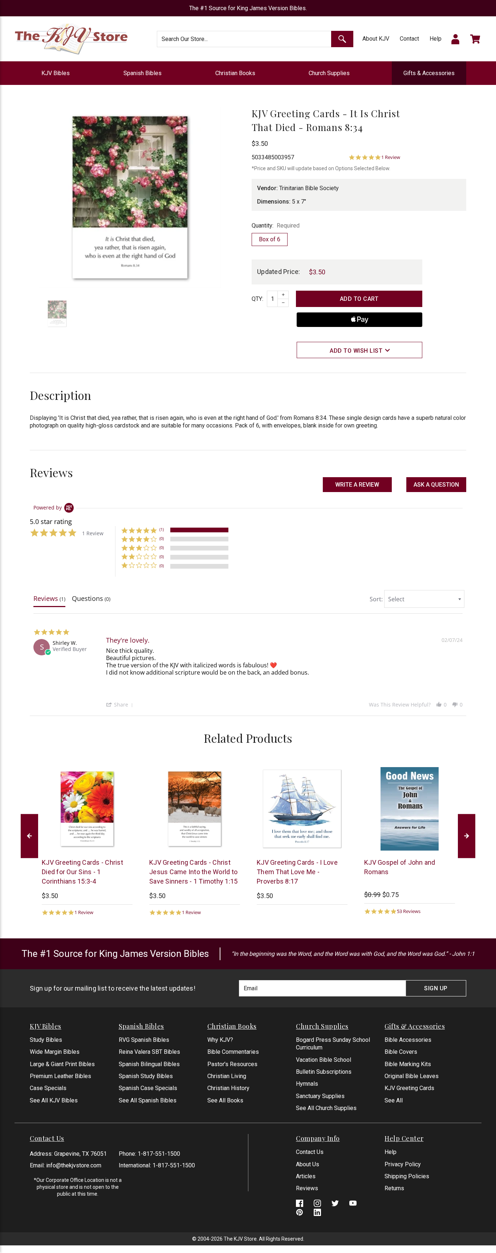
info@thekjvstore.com (73, 1165)
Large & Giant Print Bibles (62, 1064)
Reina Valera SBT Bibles (149, 1051)
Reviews (307, 1188)
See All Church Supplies (326, 1108)
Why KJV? (220, 1039)
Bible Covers (401, 1051)
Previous (29, 836)
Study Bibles (46, 1039)
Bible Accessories (408, 1039)
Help (436, 38)
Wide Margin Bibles (55, 1051)
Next (466, 836)
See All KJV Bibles (54, 1100)
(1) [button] (161, 529)
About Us (307, 1164)
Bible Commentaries (233, 1051)
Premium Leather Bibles (60, 1076)
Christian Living (226, 1076)
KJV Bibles (55, 73)
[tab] (49, 600)
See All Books (225, 1100)
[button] (436, 484)
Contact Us (310, 1151)
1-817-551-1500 (159, 1153)
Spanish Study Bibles (146, 1076)
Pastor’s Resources (232, 1064)
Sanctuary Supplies (320, 1096)
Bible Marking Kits (408, 1064)
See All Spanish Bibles (147, 1100)
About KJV (375, 38)
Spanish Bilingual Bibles (149, 1064)
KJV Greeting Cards (409, 1088)
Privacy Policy (403, 1164)
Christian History (228, 1088)
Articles (306, 1176)
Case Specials (48, 1088)
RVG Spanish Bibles (144, 1039)
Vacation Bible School (323, 1059)
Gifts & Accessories (429, 73)
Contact (409, 38)
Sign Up (436, 988)
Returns (394, 1188)
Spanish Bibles (142, 73)
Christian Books (235, 73)
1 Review (390, 157)
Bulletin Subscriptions (323, 1071)
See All (394, 1100)
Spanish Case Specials (148, 1088)
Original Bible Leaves (412, 1076)
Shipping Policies (407, 1176)
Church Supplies (329, 73)
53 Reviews (408, 911)
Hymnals (307, 1083)
